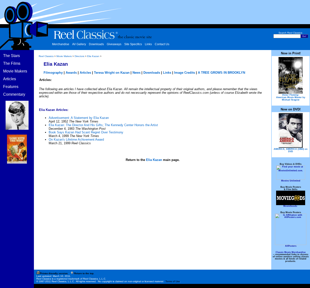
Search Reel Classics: (291, 32)
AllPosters (290, 246)
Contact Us (162, 44)
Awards (71, 72)
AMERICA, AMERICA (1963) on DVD (291, 150)
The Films (11, 63)
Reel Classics (46, 56)
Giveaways (114, 44)
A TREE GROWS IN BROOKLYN (221, 72)
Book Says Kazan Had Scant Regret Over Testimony (86, 132)
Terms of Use (172, 281)
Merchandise (60, 44)
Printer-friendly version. (54, 273)
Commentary (14, 94)
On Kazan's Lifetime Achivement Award (76, 139)
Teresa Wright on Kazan (112, 72)
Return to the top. (84, 273)
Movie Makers (15, 71)
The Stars (11, 56)
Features (10, 87)
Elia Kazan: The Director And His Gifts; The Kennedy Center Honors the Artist (103, 125)
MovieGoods (290, 206)
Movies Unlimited (290, 181)
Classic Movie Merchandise (291, 252)
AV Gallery (79, 44)
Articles (9, 79)
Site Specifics (133, 44)
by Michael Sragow (290, 97)
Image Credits (184, 72)
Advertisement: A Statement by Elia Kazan (79, 118)
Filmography (53, 72)
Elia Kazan (93, 56)
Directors (79, 56)
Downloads (96, 44)
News (136, 72)
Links (148, 44)
